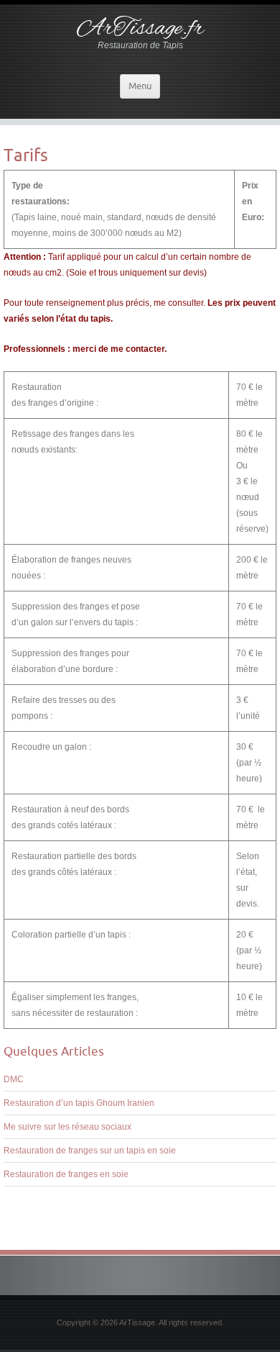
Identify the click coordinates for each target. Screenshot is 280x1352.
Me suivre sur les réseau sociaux (67, 1127)
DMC (14, 1079)
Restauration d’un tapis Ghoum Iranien (79, 1103)
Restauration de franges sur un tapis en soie (90, 1150)
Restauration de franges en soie (66, 1174)
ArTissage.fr (140, 28)
